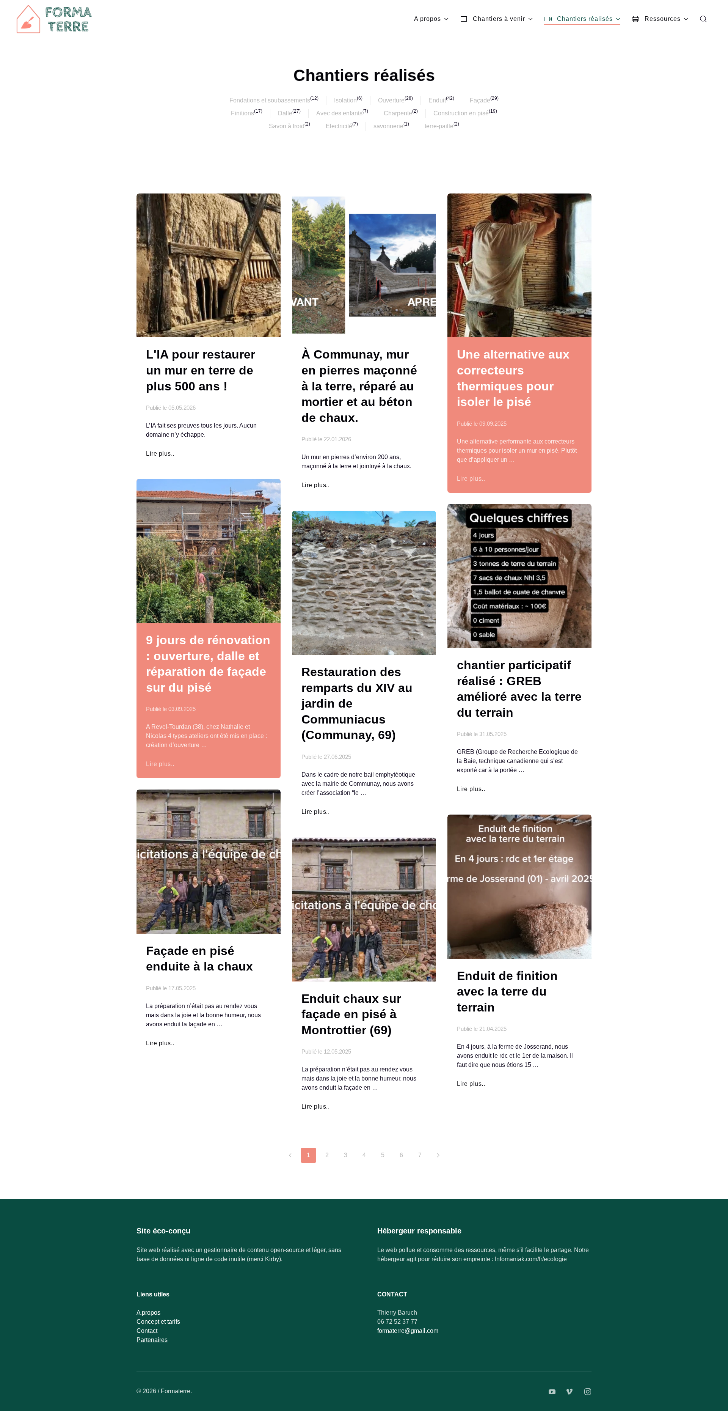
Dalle (285, 113)
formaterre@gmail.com (407, 1331)
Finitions (242, 113)
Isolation (345, 100)
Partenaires (152, 1340)
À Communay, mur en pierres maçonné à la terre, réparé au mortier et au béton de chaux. (359, 386)
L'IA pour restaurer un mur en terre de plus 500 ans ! (200, 370)
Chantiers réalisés (585, 19)
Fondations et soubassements (269, 100)
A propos (427, 19)
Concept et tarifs (158, 1321)
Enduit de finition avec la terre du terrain (507, 991)
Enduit (437, 100)
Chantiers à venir (499, 19)
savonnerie (388, 126)
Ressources (663, 19)
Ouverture (391, 100)
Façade (480, 100)
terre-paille (439, 126)
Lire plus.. (160, 453)
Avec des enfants (339, 113)
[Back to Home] (55, 19)
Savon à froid (286, 126)
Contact (146, 1331)
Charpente (398, 113)
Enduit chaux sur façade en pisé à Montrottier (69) (351, 1014)
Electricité (339, 126)
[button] (703, 19)
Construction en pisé (461, 113)
